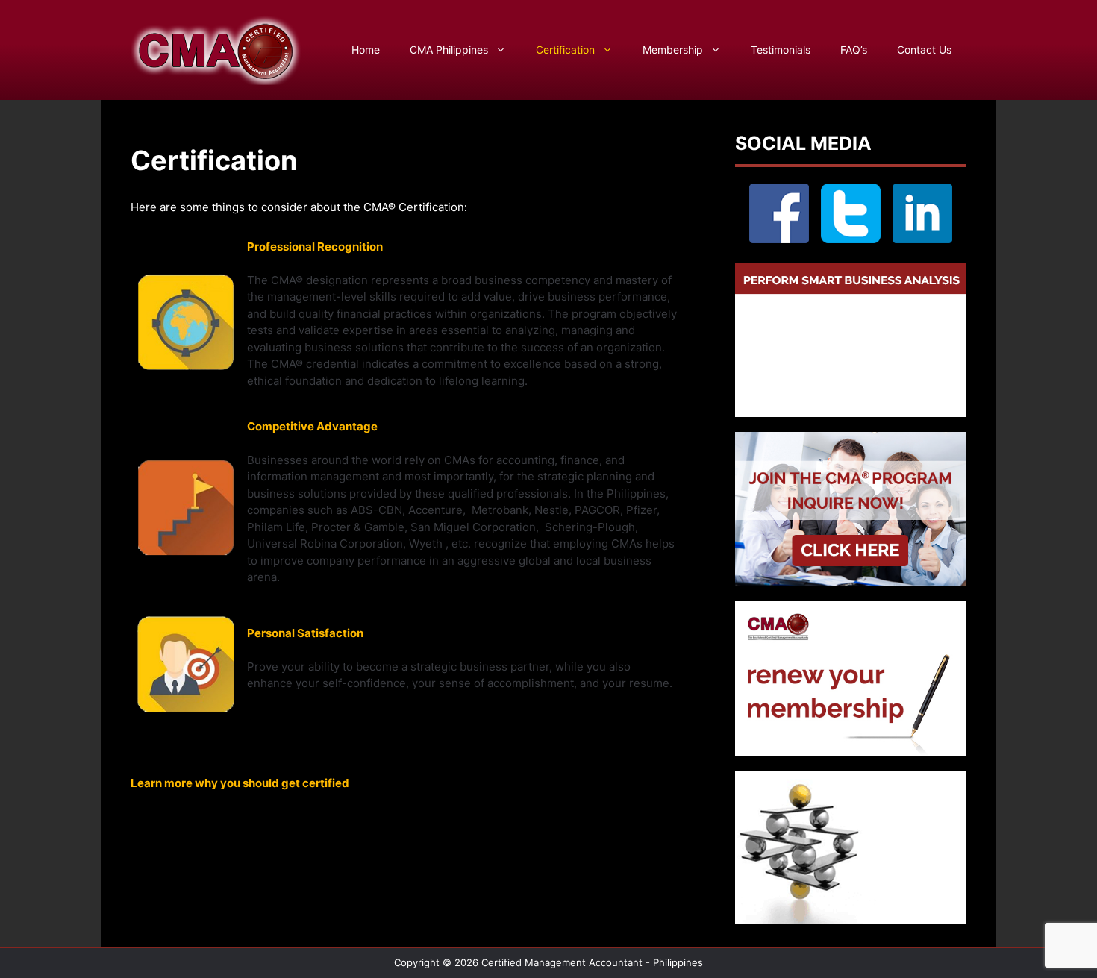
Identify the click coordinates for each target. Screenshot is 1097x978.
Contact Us (924, 49)
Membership (673, 49)
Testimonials (780, 49)
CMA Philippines (449, 49)
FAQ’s (853, 49)
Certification (565, 49)
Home (365, 49)
